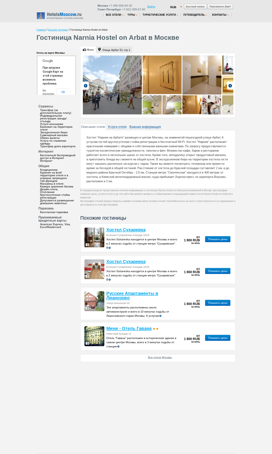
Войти (151, 6)
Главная (41, 29)
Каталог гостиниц (58, 29)
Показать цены (217, 239)
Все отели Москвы (160, 357)
